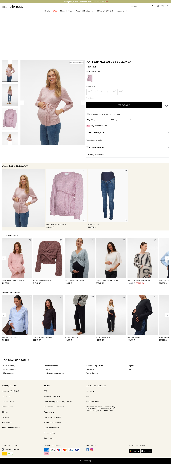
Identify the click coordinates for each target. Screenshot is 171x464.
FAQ (45, 391)
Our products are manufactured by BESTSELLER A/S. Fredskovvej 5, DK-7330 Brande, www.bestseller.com (100, 409)
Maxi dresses (8, 373)
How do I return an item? (54, 407)
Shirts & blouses (9, 369)
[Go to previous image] (10, 62)
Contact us (6, 396)
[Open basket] (167, 6)
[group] (17, 262)
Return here (49, 412)
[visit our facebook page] (87, 450)
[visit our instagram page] (91, 450)
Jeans (47, 369)
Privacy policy (49, 433)
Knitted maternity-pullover (108, 61)
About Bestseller (96, 385)
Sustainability (7, 422)
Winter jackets (92, 373)
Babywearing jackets (94, 366)
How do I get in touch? (52, 417)
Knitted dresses (51, 366)
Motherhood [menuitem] (122, 11)
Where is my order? (52, 396)
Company (90, 391)
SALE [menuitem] (55, 11)
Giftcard (5, 412)
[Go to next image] (10, 143)
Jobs (88, 396)
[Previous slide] (4, 258)
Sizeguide (5, 417)
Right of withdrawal (51, 428)
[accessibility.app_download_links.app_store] (146, 453)
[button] (89, 92)
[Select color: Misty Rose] (90, 78)
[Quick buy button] (84, 220)
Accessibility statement (11, 428)
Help (47, 385)
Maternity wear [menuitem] (66, 11)
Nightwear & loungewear (54, 373)
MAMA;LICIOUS (9, 385)
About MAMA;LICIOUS (10, 391)
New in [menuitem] (47, 11)
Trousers (90, 369)
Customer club (8, 402)
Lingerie (131, 366)
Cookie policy (49, 438)
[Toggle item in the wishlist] (166, 105)
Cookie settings (85, 461)
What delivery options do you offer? (58, 402)
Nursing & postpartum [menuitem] (85, 11)
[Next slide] (167, 258)
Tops (130, 369)
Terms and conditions (52, 422)
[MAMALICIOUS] (12, 7)
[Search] (153, 6)
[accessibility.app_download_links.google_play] (134, 453)
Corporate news (92, 402)
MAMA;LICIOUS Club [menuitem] (105, 11)
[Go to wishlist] (162, 7)
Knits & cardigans (10, 366)
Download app (7, 407)
